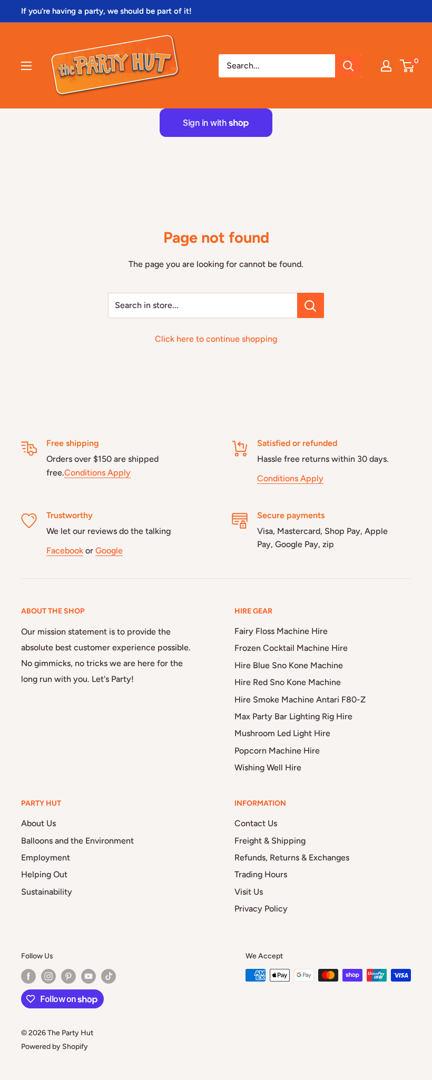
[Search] (348, 65)
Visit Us (248, 892)
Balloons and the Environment (77, 841)
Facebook (64, 551)
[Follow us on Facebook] (28, 976)
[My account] (386, 66)
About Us (38, 823)
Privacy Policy (261, 909)
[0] (407, 66)
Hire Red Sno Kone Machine (287, 682)
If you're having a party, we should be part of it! (106, 11)
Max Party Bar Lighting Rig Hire (293, 716)
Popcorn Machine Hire (277, 751)
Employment (45, 858)
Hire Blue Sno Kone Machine (288, 665)
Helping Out (44, 874)
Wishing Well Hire (267, 767)
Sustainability (46, 892)
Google (109, 551)
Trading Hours (260, 874)
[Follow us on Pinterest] (68, 976)
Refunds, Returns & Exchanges (291, 858)
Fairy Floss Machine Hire (281, 631)
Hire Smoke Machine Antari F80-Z (300, 700)
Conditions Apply (97, 473)
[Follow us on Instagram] (48, 976)
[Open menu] (26, 66)
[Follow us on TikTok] (108, 976)
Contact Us (255, 823)
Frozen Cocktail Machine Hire (291, 648)
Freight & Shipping (270, 841)
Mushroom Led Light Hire (282, 733)
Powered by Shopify (54, 1046)
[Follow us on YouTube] (88, 976)
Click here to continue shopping (216, 339)
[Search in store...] (310, 305)
